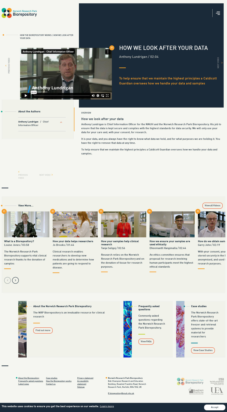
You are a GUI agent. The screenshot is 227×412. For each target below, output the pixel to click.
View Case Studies (203, 350)
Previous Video (8, 65)
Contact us (51, 384)
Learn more (107, 406)
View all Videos (212, 205)
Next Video (218, 62)
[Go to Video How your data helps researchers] (75, 224)
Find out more (43, 330)
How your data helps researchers (73, 241)
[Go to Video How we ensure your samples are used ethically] (172, 224)
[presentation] (7, 280)
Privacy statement (85, 378)
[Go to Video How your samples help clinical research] (123, 224)
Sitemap (81, 387)
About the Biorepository (28, 378)
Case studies (51, 378)
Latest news (23, 384)
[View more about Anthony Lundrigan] (61, 122)
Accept (214, 407)
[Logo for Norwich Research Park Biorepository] (190, 382)
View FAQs (146, 341)
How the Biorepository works (58, 381)
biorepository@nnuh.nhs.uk (121, 394)
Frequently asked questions (30, 381)
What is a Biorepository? (19, 241)
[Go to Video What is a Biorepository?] (26, 224)
